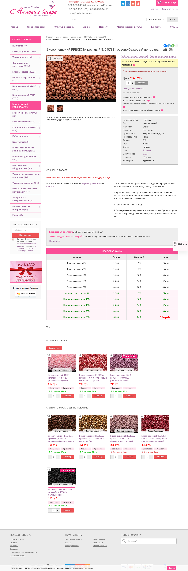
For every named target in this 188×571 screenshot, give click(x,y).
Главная (14, 27)
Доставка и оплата (73, 539)
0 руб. (169, 3)
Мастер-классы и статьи (129, 27)
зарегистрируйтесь (91, 183)
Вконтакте (128, 3)
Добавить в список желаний (134, 56)
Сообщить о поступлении (133, 89)
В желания (54, 388)
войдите (50, 186)
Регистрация (173, 9)
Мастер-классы (72, 546)
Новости (103, 27)
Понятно (171, 568)
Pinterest (138, 3)
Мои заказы (156, 9)
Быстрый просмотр (62, 370)
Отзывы (13, 542)
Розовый (147, 150)
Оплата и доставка (64, 27)
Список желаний (100, 546)
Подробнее (54, 241)
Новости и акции (17, 539)
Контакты (14, 546)
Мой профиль (99, 539)
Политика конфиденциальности (23, 552)
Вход (164, 9)
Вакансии (14, 549)
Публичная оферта (17, 555)
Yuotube (133, 3)
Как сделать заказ (36, 27)
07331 (145, 154)
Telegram (123, 3)
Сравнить (180, 246)
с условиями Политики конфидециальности (26, 248)
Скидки (86, 27)
